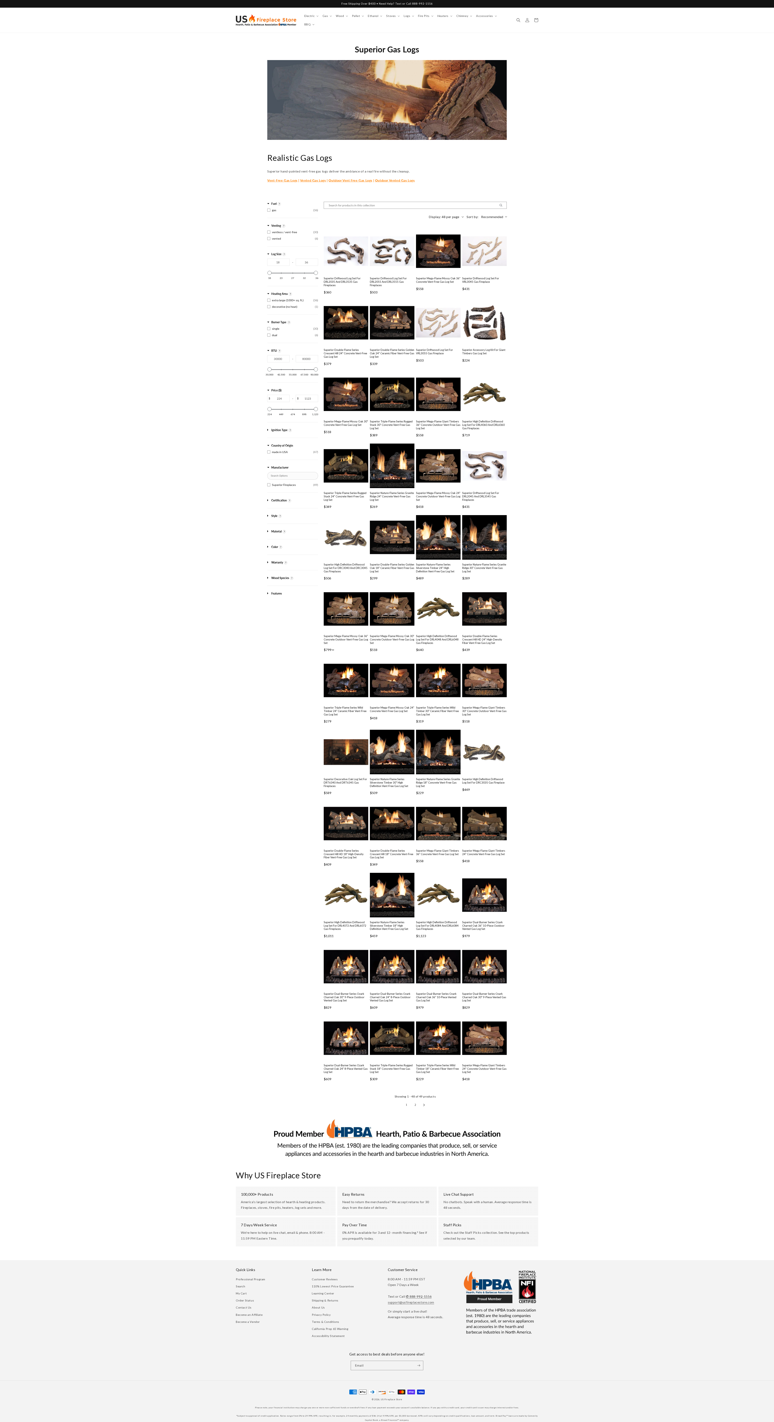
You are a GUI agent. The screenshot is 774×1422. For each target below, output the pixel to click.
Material (276, 531)
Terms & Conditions (325, 1321)
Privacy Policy (321, 1314)
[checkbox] (292, 210)
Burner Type (278, 322)
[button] (311, 16)
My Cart (241, 1293)
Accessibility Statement (328, 1336)
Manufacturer (279, 467)
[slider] (269, 273)
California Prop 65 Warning (330, 1329)
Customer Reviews (325, 1279)
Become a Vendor (248, 1321)
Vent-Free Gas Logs (282, 180)
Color (274, 547)
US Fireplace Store (392, 1399)
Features (276, 593)
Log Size (276, 254)
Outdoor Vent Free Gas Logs (350, 180)
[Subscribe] (418, 1365)
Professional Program (250, 1279)
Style (274, 516)
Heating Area (279, 293)
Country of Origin (282, 445)
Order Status (245, 1300)
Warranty (277, 562)
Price (276, 390)
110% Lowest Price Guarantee (333, 1286)
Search (240, 1286)
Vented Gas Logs (313, 180)
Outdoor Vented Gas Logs (395, 180)
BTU (274, 350)
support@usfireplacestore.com (411, 1302)
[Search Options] (502, 205)
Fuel (274, 203)
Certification (279, 500)
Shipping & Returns (325, 1300)
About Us (318, 1307)
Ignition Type (279, 430)
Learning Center (323, 1293)
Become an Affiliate (249, 1314)
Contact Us (244, 1307)
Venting (276, 225)
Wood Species (280, 578)
